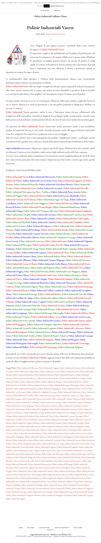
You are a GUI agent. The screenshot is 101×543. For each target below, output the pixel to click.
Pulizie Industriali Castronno (66, 409)
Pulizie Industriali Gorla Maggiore (60, 437)
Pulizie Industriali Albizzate (27, 368)
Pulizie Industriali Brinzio (38, 385)
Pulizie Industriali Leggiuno (45, 447)
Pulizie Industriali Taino (53, 485)
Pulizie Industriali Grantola (49, 440)
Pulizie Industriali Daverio (30, 426)
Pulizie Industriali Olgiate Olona (62, 468)
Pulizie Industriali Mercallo (23, 461)
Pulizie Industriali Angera (49, 368)
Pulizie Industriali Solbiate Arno (38, 481)
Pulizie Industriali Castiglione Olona (40, 409)
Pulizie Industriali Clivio (43, 416)
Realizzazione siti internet (42, 536)
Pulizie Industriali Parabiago (64, 471)
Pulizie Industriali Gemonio (53, 433)
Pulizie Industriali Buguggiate (49, 389)
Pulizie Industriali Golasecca (35, 437)
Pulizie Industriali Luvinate (30, 454)
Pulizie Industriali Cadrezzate (69, 392)
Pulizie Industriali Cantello (22, 395)
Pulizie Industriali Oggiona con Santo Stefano (31, 468)
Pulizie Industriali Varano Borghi (40, 492)
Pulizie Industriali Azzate (49, 371)
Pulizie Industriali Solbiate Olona (65, 481)
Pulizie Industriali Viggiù (15, 499)
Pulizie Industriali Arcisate (70, 368)
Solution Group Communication (65, 536)
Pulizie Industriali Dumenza (51, 426)
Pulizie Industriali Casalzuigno (27, 402)
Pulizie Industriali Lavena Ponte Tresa (79, 444)
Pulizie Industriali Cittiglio (23, 416)
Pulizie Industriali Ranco (78, 475)
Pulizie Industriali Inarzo (70, 440)
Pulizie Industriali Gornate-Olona (25, 440)
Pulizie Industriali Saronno (75, 478)
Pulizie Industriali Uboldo (61, 488)
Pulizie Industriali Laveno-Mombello (20, 447)
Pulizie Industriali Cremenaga (56, 419)
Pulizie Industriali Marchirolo (68, 457)
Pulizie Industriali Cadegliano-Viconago (41, 392)
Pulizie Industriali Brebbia (31, 382)
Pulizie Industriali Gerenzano (76, 433)
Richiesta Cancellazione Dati (61, 534)
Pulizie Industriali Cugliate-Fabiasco (26, 423)
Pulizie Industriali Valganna (82, 488)
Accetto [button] (46, 6)
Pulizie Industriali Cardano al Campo (70, 395)
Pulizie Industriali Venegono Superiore (56, 495)
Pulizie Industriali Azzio (69, 371)
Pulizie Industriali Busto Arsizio (74, 389)
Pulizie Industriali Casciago (50, 402)
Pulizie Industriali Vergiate (82, 495)
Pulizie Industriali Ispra (27, 444)
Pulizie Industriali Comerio (33, 419)
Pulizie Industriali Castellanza (46, 406)
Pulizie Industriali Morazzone (39, 464)
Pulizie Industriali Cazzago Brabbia (37, 413)
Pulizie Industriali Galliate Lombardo (62, 430)
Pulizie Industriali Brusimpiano (25, 389)
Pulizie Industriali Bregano (52, 382)
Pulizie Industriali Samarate (31, 478)
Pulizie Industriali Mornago (62, 464)
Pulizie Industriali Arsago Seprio (26, 371)
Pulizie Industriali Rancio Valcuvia (55, 475)
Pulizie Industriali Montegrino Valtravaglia (74, 461)
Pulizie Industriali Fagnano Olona (76, 426)
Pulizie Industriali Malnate (46, 457)
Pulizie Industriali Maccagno (53, 454)
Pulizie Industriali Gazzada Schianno (27, 433)
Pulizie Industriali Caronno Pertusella (36, 399)
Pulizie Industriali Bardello (23, 375)
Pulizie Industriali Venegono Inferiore (26, 495)
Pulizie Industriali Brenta (72, 382)
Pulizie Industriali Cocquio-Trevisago (68, 416)
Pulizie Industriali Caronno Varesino (65, 399)
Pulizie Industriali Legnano (67, 447)
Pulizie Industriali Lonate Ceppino (27, 450)
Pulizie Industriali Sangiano (53, 478)
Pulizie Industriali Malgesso (24, 457)
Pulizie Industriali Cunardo (51, 423)
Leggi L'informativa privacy (39, 534)
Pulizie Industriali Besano (43, 375)
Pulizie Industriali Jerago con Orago (50, 444)
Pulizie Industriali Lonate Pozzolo (54, 450)
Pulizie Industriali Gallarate (36, 430)
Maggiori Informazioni (57, 6)
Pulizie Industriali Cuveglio (73, 423)
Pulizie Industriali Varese (50, 27)
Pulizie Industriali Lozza (77, 450)
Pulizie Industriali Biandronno (24, 378)
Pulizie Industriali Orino (22, 471)
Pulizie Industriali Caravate (44, 395)
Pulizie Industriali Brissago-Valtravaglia (64, 385)
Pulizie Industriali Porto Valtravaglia (27, 475)
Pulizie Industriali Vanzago (16, 492)
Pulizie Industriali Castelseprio (70, 406)
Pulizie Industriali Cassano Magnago (20, 406)
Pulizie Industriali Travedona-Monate (35, 488)
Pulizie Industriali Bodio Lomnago (72, 378)
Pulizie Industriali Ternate (73, 485)
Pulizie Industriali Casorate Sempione (76, 402)
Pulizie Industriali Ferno (15, 430)
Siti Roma (81, 536)
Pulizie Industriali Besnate (64, 375)
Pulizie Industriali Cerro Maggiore (65, 413)
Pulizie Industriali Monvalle (16, 464)
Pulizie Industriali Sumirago (32, 485)
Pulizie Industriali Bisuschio (47, 378)
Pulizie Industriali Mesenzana (46, 461)
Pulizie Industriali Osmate (43, 471)
